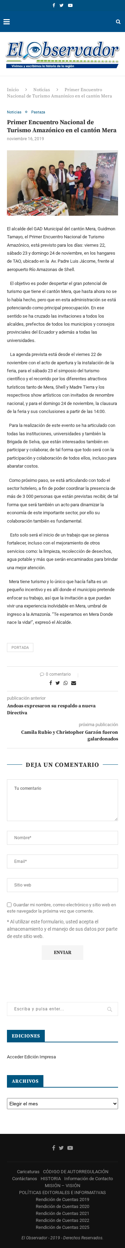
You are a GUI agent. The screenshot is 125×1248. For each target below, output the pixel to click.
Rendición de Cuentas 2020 (62, 1206)
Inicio (13, 90)
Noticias (41, 90)
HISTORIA (51, 1178)
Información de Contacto (88, 1178)
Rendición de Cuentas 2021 (62, 1213)
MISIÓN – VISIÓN (62, 1185)
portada (20, 647)
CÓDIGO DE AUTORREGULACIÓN (75, 1171)
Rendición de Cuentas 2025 (62, 1227)
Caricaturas (28, 1171)
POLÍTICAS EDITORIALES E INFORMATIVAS (62, 1192)
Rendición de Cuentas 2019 (62, 1199)
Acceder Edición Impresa (31, 1056)
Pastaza (38, 112)
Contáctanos (24, 1178)
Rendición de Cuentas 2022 (62, 1220)
